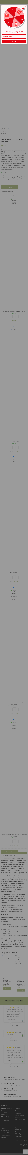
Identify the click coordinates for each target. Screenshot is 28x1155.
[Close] (25, 6)
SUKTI (14, 41)
